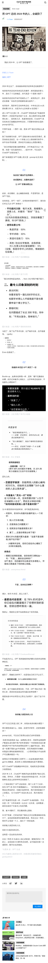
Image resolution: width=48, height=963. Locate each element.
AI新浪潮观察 (20, 942)
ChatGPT (6, 877)
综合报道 (6, 9)
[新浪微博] (10, 883)
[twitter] (16, 883)
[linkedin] (21, 883)
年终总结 (15, 877)
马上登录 (37, 906)
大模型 (24, 877)
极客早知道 (19, 932)
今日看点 (19, 922)
